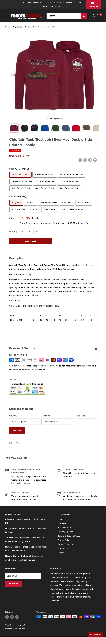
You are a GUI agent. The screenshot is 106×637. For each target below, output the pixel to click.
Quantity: (13, 231)
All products (18, 27)
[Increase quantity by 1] (36, 231)
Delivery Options (65, 531)
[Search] (84, 16)
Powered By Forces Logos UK (17, 628)
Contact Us (63, 548)
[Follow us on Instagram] (17, 617)
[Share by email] (95, 160)
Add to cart (30, 241)
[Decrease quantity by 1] (22, 231)
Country (13, 416)
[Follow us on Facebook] (7, 617)
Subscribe (93, 6)
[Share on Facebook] (80, 160)
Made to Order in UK (19, 156)
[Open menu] (6, 16)
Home (7, 27)
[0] (98, 15)
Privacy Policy (64, 540)
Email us (96, 635)
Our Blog (62, 523)
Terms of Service (65, 544)
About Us (62, 519)
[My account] (93, 15)
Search (61, 552)
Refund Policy (15, 443)
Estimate (17, 430)
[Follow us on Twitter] (12, 617)
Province (47, 416)
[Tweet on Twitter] (90, 160)
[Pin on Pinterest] (85, 160)
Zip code (81, 416)
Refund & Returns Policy (69, 536)
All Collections (64, 527)
